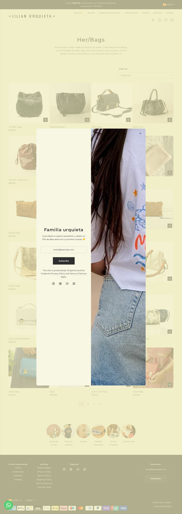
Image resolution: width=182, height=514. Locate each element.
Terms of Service (78, 273)
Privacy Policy (58, 273)
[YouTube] (67, 283)
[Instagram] (53, 283)
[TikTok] (74, 283)
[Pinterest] (60, 283)
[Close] (140, 133)
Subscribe (64, 260)
